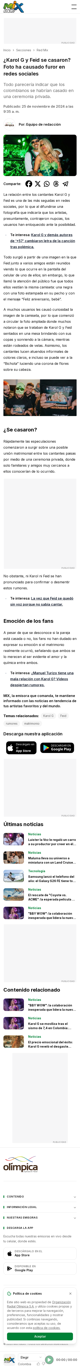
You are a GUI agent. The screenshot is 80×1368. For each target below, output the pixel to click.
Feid (63, 716)
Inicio (7, 50)
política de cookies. (46, 1328)
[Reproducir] (49, 1360)
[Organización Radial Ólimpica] (40, 1164)
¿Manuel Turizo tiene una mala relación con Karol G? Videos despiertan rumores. (42, 679)
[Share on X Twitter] (38, 184)
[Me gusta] (38, 1363)
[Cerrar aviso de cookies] (70, 1293)
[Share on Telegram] (65, 183)
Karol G (48, 716)
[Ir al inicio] (13, 6)
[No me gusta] (43, 1363)
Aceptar (40, 1336)
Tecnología (36, 871)
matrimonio (31, 723)
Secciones (23, 50)
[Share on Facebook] (28, 183)
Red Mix (42, 50)
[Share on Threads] (56, 183)
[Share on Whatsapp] (46, 183)
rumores (11, 723)
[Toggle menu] (74, 6)
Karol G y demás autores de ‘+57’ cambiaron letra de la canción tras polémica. (42, 241)
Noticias (34, 834)
